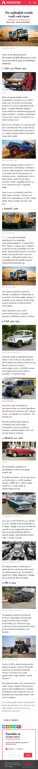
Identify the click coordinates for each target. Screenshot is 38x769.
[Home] (3, 2)
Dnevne (20, 749)
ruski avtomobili (11, 720)
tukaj (10, 766)
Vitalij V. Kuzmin (8, 401)
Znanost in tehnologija (19, 20)
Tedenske (11, 749)
